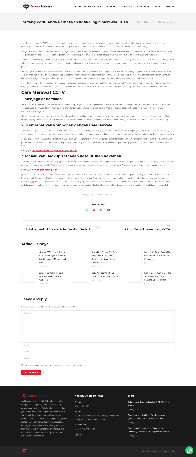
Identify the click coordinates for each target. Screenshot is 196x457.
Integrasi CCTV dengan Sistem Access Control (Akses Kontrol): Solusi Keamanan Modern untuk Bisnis (52, 257)
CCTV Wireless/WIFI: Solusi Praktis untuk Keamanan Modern (105, 275)
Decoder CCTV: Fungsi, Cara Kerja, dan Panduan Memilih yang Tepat (51, 276)
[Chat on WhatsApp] (189, 450)
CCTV (32, 181)
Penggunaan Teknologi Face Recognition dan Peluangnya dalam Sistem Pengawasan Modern (148, 430)
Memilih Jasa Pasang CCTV (44, 169)
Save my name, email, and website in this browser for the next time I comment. (53, 365)
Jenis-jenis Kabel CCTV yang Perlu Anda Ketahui (54, 150)
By (99, 195)
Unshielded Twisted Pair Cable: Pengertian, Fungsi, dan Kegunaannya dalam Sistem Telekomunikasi (104, 257)
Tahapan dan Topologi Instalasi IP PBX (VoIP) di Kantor (148, 404)
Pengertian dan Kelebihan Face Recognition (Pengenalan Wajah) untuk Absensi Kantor (146, 417)
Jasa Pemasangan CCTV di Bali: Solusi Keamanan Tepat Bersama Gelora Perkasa (157, 276)
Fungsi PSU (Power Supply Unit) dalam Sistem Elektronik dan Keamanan (157, 255)
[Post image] (28, 256)
